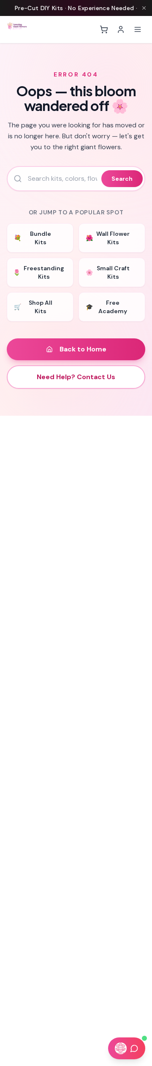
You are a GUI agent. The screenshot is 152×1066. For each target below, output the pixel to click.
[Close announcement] (144, 8)
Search (122, 178)
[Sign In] (120, 29)
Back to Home (83, 349)
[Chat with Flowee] (126, 1048)
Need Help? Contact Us (76, 376)
